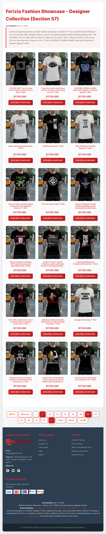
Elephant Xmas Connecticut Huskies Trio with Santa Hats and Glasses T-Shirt (20, 380)
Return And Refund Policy (82, 447)
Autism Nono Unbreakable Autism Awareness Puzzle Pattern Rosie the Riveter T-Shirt (53, 381)
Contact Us (43, 444)
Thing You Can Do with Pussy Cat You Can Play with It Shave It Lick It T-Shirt (53, 90)
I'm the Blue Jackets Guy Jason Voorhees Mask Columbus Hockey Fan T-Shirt (20, 322)
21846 (60, 420)
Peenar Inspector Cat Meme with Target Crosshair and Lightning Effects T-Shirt (21, 264)
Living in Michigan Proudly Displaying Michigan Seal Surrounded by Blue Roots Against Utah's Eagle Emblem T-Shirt (85, 208)
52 (50, 414)
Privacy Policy (77, 444)
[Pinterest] (19, 471)
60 (29, 420)
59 (21, 420)
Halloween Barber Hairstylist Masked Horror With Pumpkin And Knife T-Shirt (53, 322)
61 (37, 420)
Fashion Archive (80, 508)
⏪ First (12, 414)
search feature (33, 516)
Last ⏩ (83, 420)
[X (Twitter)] (13, 471)
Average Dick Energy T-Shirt (85, 320)
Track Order (43, 447)
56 (81, 414)
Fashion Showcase (48, 508)
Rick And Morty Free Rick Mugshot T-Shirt (85, 147)
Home (36, 508)
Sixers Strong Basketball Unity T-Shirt (21, 147)
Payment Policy (78, 455)
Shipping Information (80, 451)
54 (65, 414)
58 (96, 414)
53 (58, 414)
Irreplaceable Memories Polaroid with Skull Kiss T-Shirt (85, 263)
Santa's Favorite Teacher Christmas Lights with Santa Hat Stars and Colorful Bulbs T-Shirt (53, 265)
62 (44, 420)
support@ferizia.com (14, 453)
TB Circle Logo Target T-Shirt (53, 204)
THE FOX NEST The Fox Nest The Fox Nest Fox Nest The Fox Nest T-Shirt (20, 90)
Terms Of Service (78, 440)
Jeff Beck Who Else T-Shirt (53, 146)
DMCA (41, 455)
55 (73, 414)
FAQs (41, 451)
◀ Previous (25, 414)
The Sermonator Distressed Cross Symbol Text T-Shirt (85, 379)
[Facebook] (8, 471)
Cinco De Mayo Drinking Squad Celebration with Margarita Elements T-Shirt (20, 206)
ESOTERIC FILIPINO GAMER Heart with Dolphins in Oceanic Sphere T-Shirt (85, 90)
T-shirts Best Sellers (64, 508)
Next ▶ (71, 420)
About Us (42, 440)
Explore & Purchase (20, 102)
